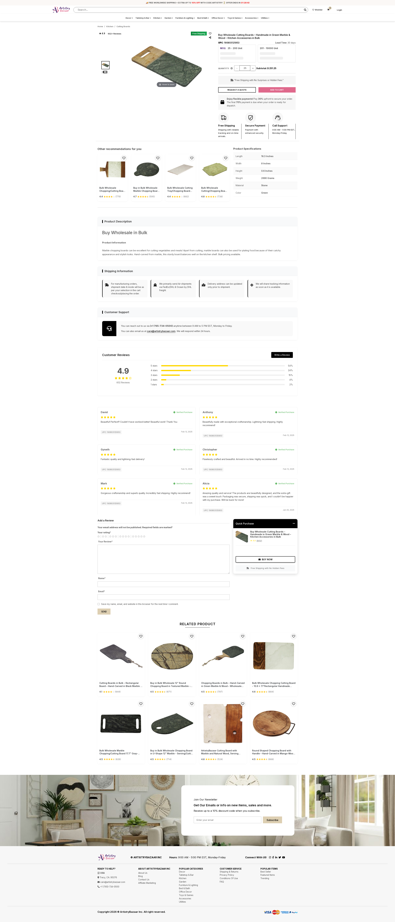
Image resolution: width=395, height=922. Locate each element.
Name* (102, 578)
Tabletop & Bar (143, 18)
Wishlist (318, 10)
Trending (264, 878)
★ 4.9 (102, 33)
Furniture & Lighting (185, 18)
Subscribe (272, 820)
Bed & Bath (203, 18)
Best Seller (265, 871)
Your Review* (105, 541)
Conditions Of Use (229, 878)
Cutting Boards (123, 26)
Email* (101, 591)
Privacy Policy (227, 875)
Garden (168, 18)
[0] (328, 10)
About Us (142, 873)
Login (339, 10)
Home (100, 26)
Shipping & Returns (229, 871)
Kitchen (157, 18)
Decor (129, 18)
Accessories (251, 18)
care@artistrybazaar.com (161, 331)
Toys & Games (235, 18)
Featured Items (267, 875)
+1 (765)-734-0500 (109, 886)
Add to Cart (277, 90)
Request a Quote (237, 90)
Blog (140, 876)
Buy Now (267, 559)
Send (104, 611)
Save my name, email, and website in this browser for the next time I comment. (139, 604)
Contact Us (143, 879)
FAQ (222, 882)
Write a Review (282, 355)
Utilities (265, 18)
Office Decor (218, 18)
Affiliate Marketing (147, 883)
